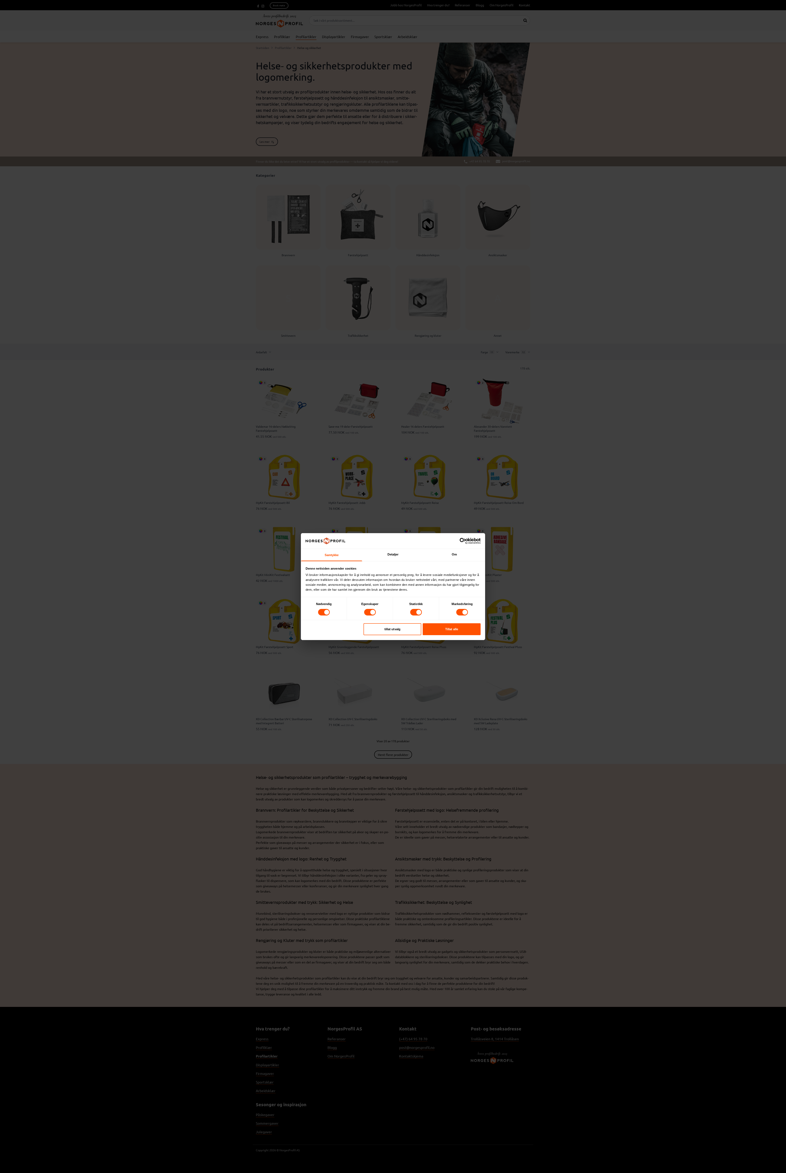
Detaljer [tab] (393, 554)
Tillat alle (451, 629)
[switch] (370, 612)
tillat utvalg (392, 629)
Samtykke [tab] (332, 555)
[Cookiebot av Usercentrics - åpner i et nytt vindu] (463, 541)
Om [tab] (454, 554)
